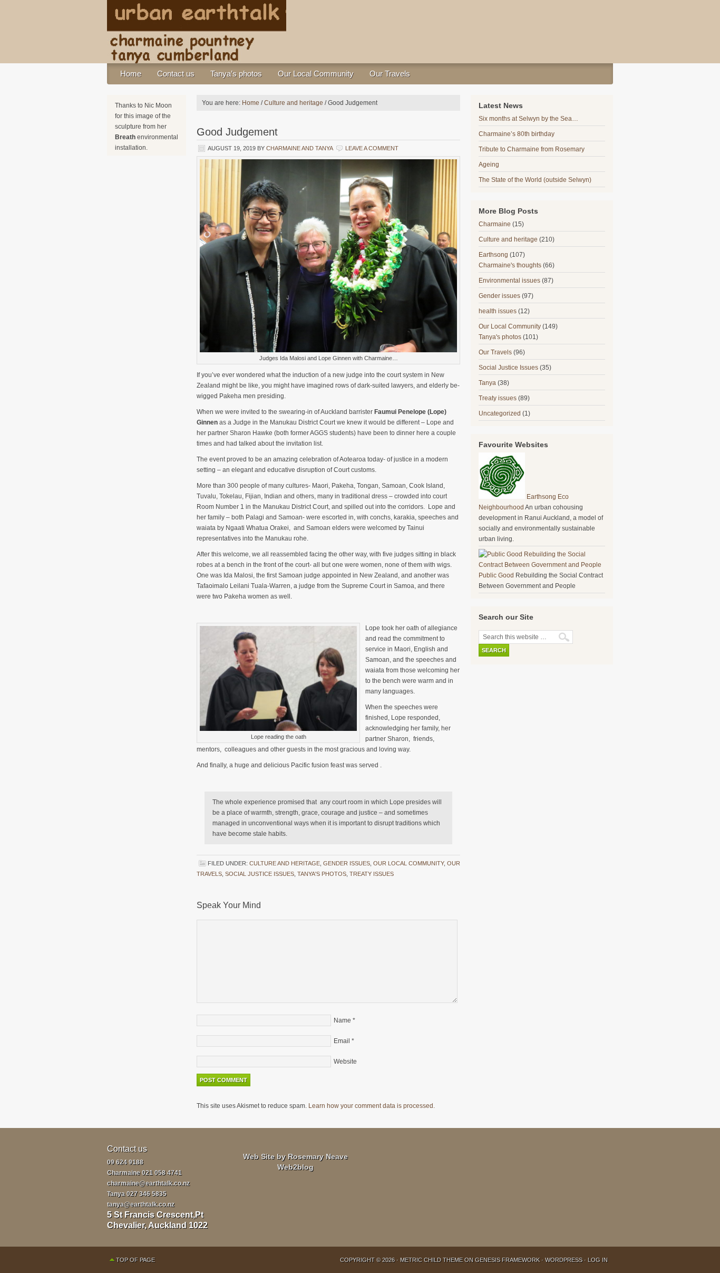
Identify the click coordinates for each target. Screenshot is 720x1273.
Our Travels (389, 73)
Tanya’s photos (236, 73)
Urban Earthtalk (360, 31)
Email (342, 1041)
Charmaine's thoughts (510, 265)
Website (345, 1061)
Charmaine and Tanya (299, 148)
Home (130, 73)
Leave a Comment (371, 148)
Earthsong (493, 254)
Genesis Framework (507, 1260)
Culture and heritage (284, 863)
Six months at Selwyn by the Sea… (528, 118)
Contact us (175, 73)
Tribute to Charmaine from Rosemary (532, 149)
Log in (598, 1260)
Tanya (487, 383)
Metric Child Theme (431, 1260)
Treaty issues (371, 874)
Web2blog (295, 1167)
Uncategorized (500, 413)
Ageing (489, 164)
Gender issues (346, 863)
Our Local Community (316, 73)
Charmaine (495, 224)
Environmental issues (509, 280)
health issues (498, 311)
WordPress (563, 1260)
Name (342, 1020)
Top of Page (135, 1260)
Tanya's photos (321, 874)
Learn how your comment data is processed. (371, 1106)
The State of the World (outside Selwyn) (535, 180)
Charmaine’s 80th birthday (516, 134)
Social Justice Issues (259, 874)
